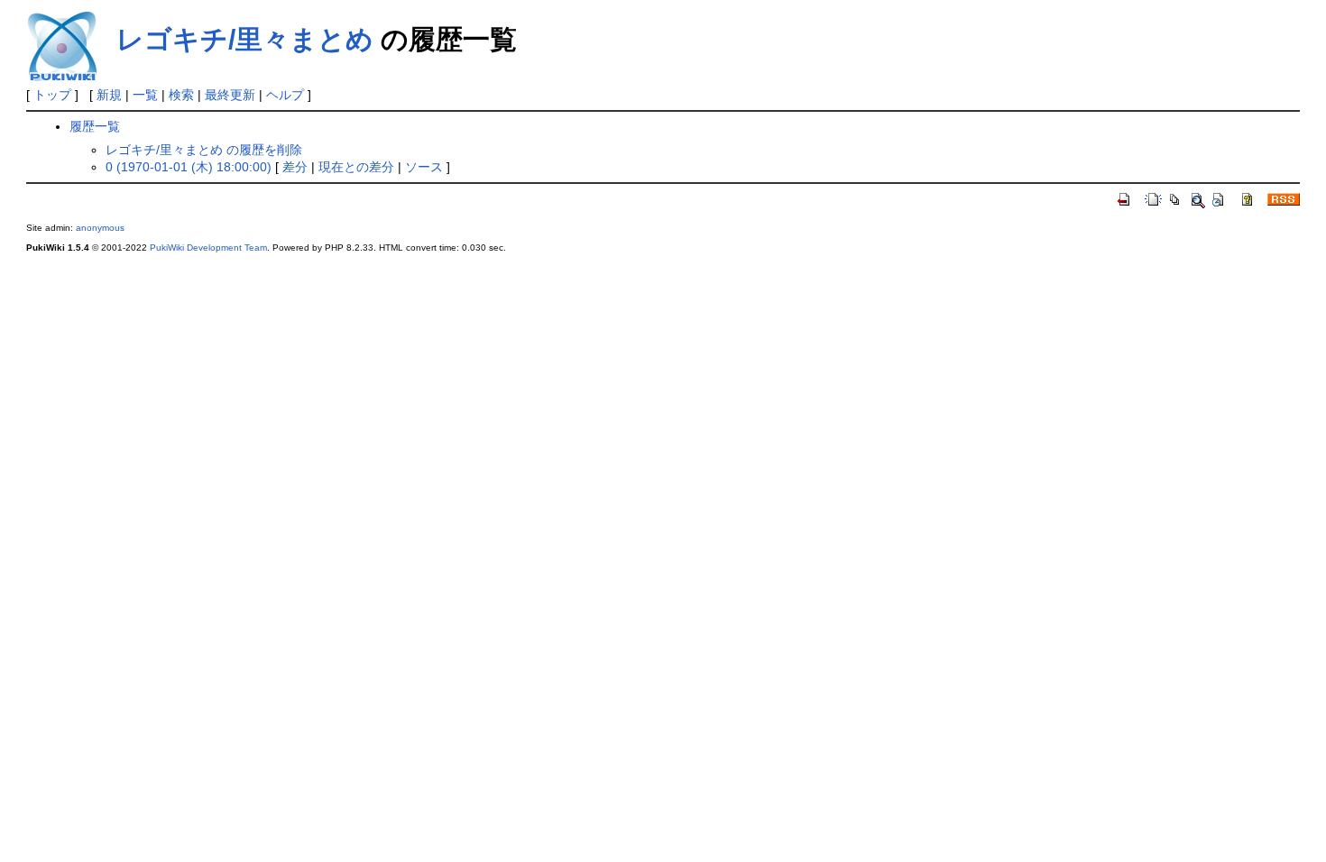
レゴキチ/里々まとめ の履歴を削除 (204, 149)
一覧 (145, 94)
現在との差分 (356, 167)
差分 (295, 167)
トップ (52, 94)
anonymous (100, 228)
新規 (109, 94)
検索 (181, 94)
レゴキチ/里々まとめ (244, 39)
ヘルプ (285, 94)
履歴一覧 (94, 126)
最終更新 (230, 94)
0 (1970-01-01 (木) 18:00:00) (189, 167)
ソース (424, 167)
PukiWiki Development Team (208, 247)
